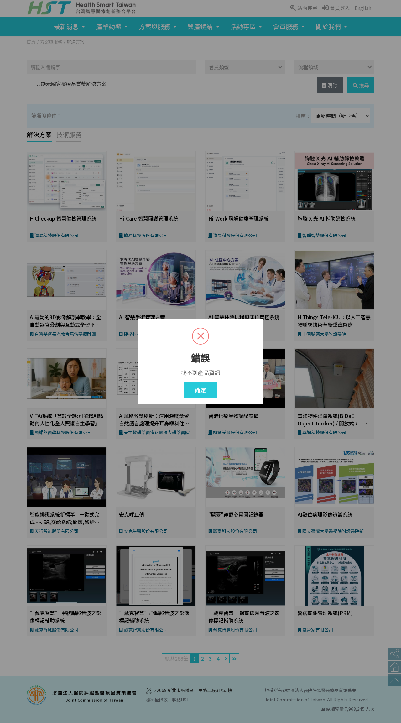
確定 (200, 390)
